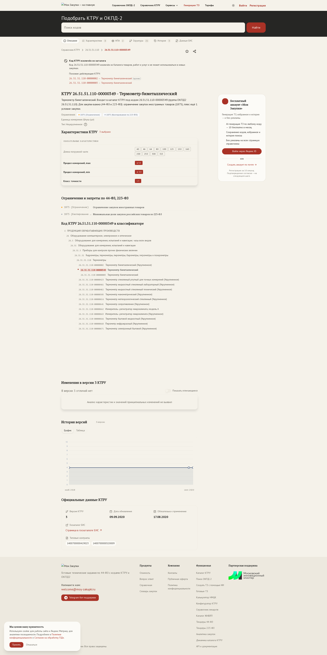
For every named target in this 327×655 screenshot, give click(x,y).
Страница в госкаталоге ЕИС (82, 530)
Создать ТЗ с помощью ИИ (210, 585)
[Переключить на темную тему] (233, 5)
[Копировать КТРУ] (181, 94)
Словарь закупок (148, 591)
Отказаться (31, 644)
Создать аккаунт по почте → (242, 164)
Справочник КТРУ (150, 5)
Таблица (80, 430)
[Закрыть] (260, 100)
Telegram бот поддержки (82, 597)
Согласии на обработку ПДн (49, 637)
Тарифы (209, 5)
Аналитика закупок (205, 634)
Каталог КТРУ (203, 572)
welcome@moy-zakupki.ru (78, 589)
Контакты (172, 572)
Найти (256, 27)
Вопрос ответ (147, 579)
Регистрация (258, 5)
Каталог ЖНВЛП (204, 615)
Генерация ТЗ (191, 5)
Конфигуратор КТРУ (206, 603)
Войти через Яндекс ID (244, 151)
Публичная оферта (178, 579)
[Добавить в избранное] (187, 51)
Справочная (146, 585)
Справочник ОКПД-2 (123, 5)
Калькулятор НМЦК (206, 597)
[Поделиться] (194, 51)
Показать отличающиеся (185, 390)
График (67, 430)
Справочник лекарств (207, 609)
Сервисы (170, 5)
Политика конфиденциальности (179, 587)
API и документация (206, 646)
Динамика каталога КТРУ (209, 640)
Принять (16, 644)
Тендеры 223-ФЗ (205, 627)
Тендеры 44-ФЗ (204, 621)
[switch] (168, 390)
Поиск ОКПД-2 (204, 579)
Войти (243, 5)
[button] (119, 93)
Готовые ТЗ (202, 591)
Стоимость (145, 572)
